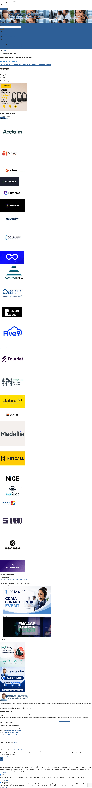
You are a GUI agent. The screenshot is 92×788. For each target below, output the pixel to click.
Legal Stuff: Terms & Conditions (16, 44)
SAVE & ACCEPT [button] (4, 787)
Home (4, 31)
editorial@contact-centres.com (13, 730)
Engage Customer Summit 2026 (8, 581)
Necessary (4, 774)
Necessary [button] (3, 772)
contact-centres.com (16, 749)
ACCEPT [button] (11, 756)
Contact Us (6, 41)
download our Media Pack (64, 721)
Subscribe (5, 39)
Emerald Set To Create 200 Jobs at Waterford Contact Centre (25, 65)
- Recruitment (14, 61)
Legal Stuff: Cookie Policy (16, 48)
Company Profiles (7, 34)
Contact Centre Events (9, 36)
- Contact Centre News (5, 61)
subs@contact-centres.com (13, 737)
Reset (6, 118)
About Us (7, 43)
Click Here (15, 742)
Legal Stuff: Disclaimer (16, 46)
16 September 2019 (4, 68)
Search (2, 25)
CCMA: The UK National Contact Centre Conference (14, 579)
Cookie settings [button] (4, 756)
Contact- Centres (4, 69)
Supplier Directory (7, 33)
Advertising (6, 38)
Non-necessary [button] (4, 780)
